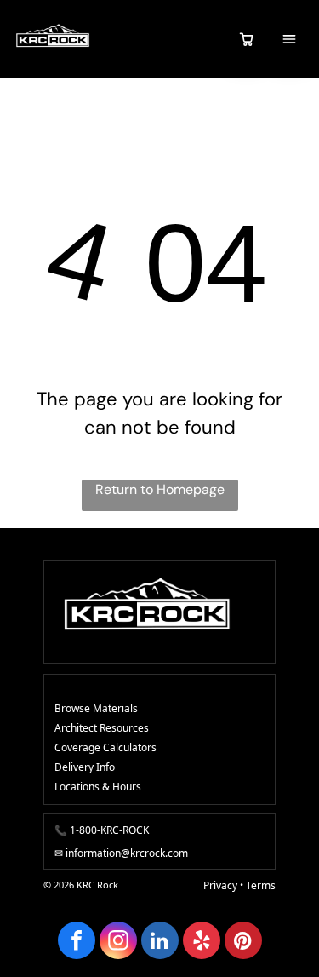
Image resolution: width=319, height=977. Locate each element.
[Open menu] (289, 39)
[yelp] (201, 942)
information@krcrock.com (127, 853)
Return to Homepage (160, 489)
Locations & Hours (97, 786)
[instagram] (118, 942)
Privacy (220, 885)
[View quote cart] (247, 39)
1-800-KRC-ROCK (109, 830)
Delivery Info (84, 767)
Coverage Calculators (105, 747)
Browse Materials (96, 708)
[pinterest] (243, 942)
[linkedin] (160, 942)
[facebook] (76, 942)
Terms (261, 885)
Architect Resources (101, 728)
